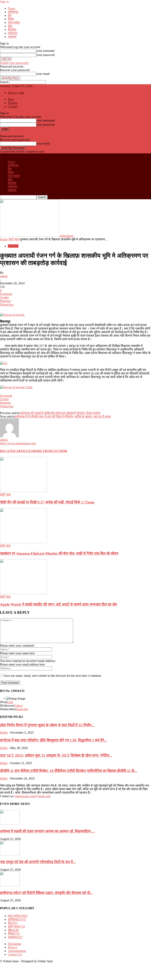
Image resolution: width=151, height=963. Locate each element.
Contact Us (15, 954)
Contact (12, 106)
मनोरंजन (12, 33)
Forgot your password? (14, 63)
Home (4, 239)
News (11, 8)
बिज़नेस (12, 29)
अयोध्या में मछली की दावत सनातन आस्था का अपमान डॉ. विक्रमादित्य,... (47, 831)
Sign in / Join (16, 92)
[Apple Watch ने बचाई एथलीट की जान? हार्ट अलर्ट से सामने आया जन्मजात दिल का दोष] (23, 593)
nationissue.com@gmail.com (33, 796)
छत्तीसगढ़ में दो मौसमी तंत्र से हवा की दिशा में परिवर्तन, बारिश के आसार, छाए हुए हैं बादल (62, 416)
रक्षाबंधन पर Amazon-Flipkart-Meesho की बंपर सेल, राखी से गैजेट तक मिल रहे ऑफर (59, 553)
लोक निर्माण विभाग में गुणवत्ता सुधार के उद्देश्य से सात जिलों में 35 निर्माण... (47, 725)
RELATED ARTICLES (16, 451)
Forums (12, 103)
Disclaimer (14, 943)
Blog (11, 99)
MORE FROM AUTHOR (49, 451)
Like (10, 702)
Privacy (12, 947)
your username (45, 50)
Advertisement (17, 951)
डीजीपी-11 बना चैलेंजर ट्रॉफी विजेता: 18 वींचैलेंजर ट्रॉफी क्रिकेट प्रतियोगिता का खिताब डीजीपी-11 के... (68, 771)
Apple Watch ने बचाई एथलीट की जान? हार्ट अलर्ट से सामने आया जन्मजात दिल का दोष (58, 604)
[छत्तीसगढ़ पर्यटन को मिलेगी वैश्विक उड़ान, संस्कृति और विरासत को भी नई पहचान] (10, 885)
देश (9, 15)
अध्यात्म (12, 36)
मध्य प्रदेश (14, 22)
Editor (4, 732)
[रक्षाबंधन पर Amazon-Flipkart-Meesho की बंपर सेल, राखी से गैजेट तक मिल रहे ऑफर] (23, 542)
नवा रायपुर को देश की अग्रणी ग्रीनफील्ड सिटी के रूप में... (38, 862)
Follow (18, 705)
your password (45, 55)
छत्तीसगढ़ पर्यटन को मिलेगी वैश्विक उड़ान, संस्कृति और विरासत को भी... (46, 893)
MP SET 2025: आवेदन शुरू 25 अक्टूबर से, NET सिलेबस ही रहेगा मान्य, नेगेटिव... (56, 755)
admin (4, 276)
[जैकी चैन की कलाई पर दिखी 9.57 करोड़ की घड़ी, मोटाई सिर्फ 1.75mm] (23, 491)
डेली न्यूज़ (13, 239)
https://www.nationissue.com (18, 443)
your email (43, 73)
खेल (10, 26)
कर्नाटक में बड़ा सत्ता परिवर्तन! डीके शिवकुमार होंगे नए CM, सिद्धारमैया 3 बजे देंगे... (53, 740)
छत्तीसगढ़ (13, 12)
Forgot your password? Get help (20, 132)
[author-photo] (9, 436)
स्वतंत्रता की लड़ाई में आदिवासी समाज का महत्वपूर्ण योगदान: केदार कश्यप (59, 413)
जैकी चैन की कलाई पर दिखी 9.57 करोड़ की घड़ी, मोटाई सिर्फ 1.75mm (47, 502)
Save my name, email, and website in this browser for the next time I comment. (53, 675)
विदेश (11, 19)
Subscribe (22, 709)
